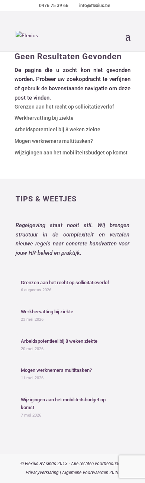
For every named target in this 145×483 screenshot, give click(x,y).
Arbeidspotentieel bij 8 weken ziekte (57, 129)
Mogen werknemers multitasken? (53, 141)
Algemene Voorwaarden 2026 (91, 472)
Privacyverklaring (42, 472)
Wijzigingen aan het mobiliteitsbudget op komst (71, 153)
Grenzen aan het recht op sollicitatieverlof (64, 107)
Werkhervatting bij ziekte (44, 118)
